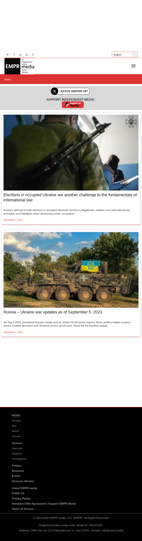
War (14, 425)
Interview (17, 448)
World (15, 431)
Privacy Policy (21, 498)
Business (18, 470)
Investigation (19, 458)
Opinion (17, 443)
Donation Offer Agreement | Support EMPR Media (44, 503)
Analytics (17, 453)
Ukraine (16, 420)
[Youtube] (26, 55)
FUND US (18, 493)
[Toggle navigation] (133, 66)
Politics (16, 465)
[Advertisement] (71, 26)
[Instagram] (33, 55)
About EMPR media (24, 488)
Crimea (16, 436)
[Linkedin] (20, 55)
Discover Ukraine (23, 481)
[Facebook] (14, 55)
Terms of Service (22, 508)
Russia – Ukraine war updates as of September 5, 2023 (53, 312)
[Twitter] (8, 55)
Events (16, 476)
